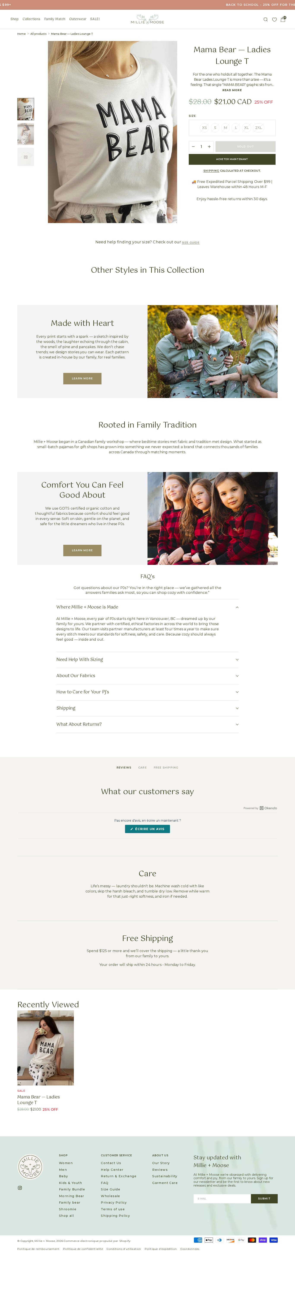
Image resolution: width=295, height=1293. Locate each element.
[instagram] (21, 1187)
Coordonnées (189, 1248)
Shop (15, 19)
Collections (31, 19)
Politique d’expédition (161, 1248)
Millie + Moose (45, 1240)
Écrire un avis (152, 830)
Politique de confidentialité (83, 1248)
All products (38, 33)
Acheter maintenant (232, 159)
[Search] (265, 19)
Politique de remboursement (38, 1248)
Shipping (211, 170)
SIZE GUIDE (191, 242)
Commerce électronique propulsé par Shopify (97, 1240)
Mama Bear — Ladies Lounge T (38, 1100)
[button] (282, 19)
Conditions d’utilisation (123, 1248)
